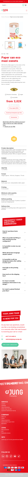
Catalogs (3, 405)
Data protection (5, 429)
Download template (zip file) (14, 112)
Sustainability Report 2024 (7, 421)
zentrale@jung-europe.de (14, 339)
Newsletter (4, 423)
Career (3, 418)
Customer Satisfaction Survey (8, 410)
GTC (2, 431)
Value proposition (5, 420)
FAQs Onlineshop (5, 407)
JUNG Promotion (11, 474)
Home (2, 16)
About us (3, 416)
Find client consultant (10, 344)
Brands (7, 16)
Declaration (14, 117)
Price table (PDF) (14, 108)
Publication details (5, 433)
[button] (23, 5)
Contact (3, 403)
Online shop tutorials (6, 408)
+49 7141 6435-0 (10, 336)
